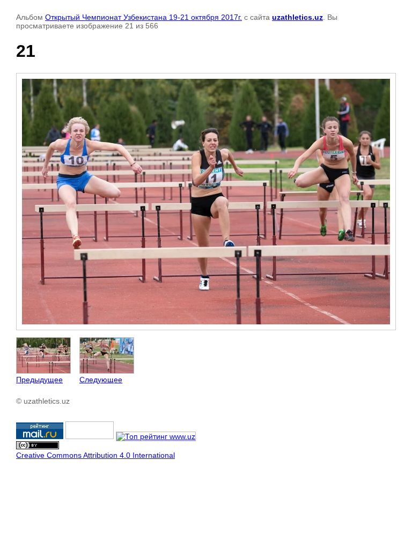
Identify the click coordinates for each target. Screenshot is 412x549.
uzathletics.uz (297, 17)
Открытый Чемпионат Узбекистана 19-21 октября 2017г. (143, 17)
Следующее (100, 379)
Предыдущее (39, 379)
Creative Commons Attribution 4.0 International (95, 455)
